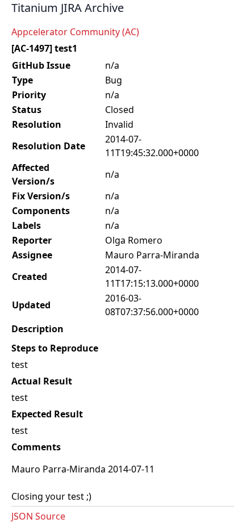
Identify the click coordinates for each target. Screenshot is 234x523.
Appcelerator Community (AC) (75, 32)
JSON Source (38, 516)
